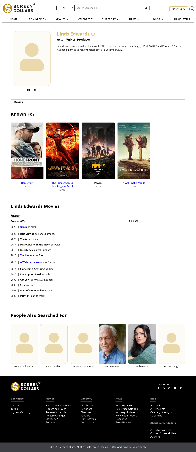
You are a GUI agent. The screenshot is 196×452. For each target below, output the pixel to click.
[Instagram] (34, 90)
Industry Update (125, 412)
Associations (87, 422)
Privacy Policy (131, 447)
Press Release (123, 422)
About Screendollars (163, 423)
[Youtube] (175, 387)
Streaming (156, 415)
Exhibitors (86, 409)
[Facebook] (28, 90)
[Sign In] (191, 8)
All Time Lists (157, 409)
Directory (86, 398)
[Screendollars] (18, 7)
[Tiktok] (181, 387)
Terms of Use (109, 447)
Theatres (85, 412)
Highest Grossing (20, 412)
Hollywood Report (126, 415)
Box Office (17, 398)
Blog (153, 398)
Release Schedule (56, 412)
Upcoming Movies (56, 409)
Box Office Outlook (127, 409)
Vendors (85, 415)
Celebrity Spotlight (161, 412)
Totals (14, 409)
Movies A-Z (52, 419)
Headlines (121, 419)
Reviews (50, 422)
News (119, 398)
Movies (18, 102)
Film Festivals (88, 419)
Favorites (177, 8)
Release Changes (55, 415)
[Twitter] (164, 388)
